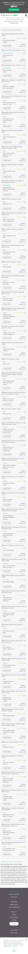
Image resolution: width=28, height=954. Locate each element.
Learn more (14, 946)
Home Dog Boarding (14, 907)
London (10, 861)
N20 (14, 861)
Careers (14, 914)
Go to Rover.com (14, 9)
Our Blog (14, 920)
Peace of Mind (14, 933)
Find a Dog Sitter (14, 891)
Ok (14, 950)
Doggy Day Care (14, 904)
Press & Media (14, 917)
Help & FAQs (14, 930)
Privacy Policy (14, 925)
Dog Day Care (20, 861)
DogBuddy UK (4, 861)
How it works (14, 897)
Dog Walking (14, 901)
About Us (14, 912)
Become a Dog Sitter (14, 894)
